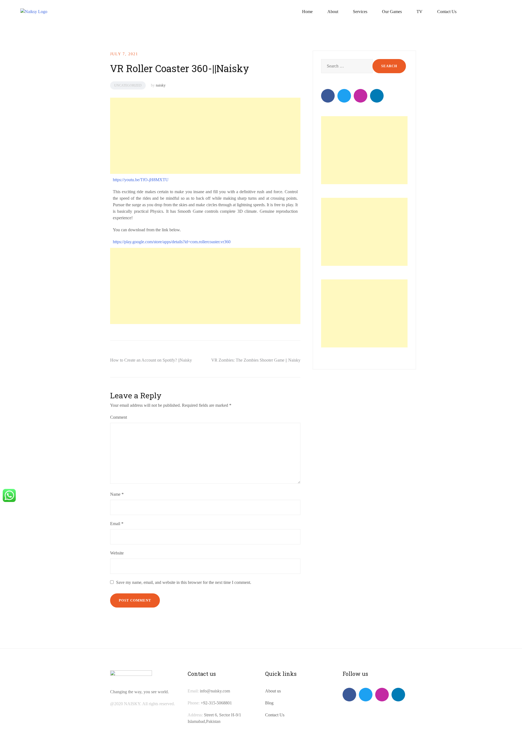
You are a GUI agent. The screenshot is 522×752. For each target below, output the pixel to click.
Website (117, 553)
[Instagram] (360, 96)
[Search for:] (346, 66)
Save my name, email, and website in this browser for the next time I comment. (183, 582)
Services (360, 11)
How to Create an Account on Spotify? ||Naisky (151, 360)
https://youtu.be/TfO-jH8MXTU (141, 179)
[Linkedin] (377, 96)
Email (116, 523)
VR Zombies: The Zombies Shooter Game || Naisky (255, 360)
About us (273, 691)
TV (419, 11)
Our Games (392, 11)
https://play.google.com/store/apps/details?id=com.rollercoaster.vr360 (172, 241)
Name (117, 494)
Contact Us (446, 11)
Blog (269, 703)
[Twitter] (344, 96)
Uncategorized (128, 85)
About (332, 11)
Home (307, 11)
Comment (118, 417)
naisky (161, 85)
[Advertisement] (204, 136)
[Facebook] (328, 96)
